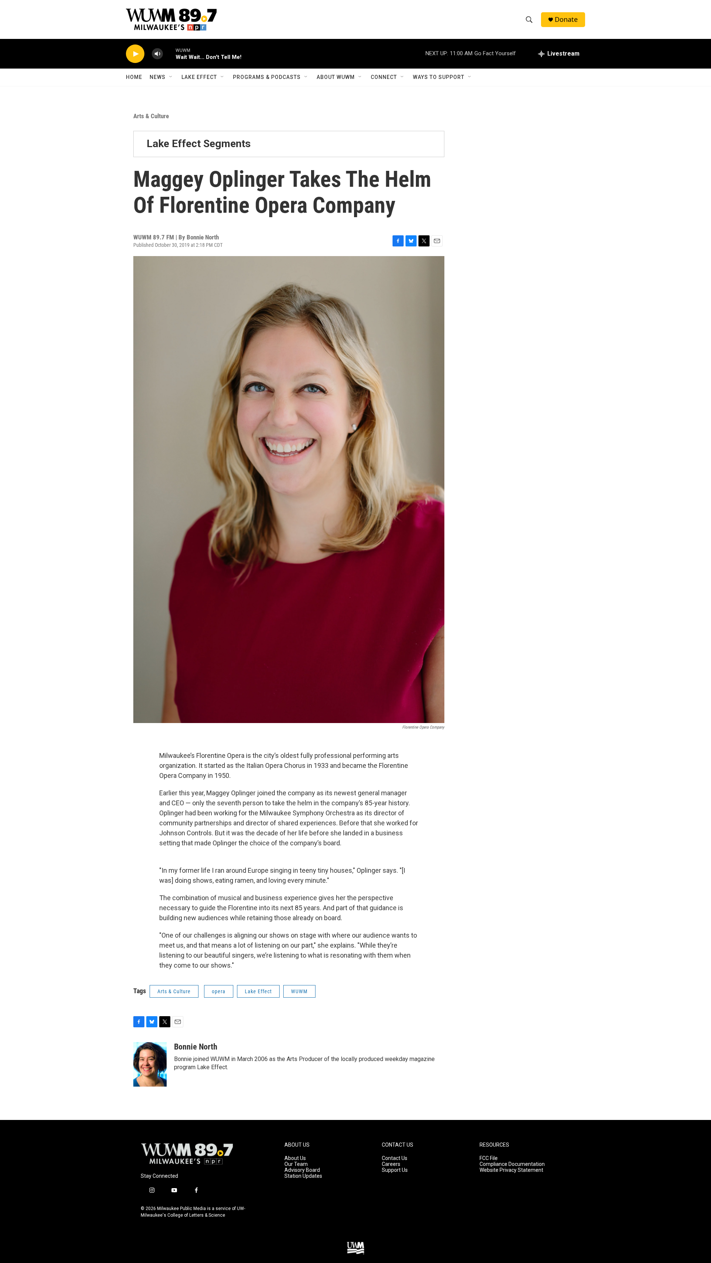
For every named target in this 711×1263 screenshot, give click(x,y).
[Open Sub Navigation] (171, 77)
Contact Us (394, 1158)
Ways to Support (438, 77)
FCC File (489, 1158)
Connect (384, 77)
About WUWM (336, 77)
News (158, 77)
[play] (135, 54)
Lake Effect (199, 77)
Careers (391, 1164)
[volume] (157, 54)
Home (134, 77)
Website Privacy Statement (511, 1170)
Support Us (395, 1170)
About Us (295, 1158)
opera (219, 991)
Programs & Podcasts (267, 77)
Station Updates (303, 1176)
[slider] (169, 53)
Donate (566, 19)
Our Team (296, 1164)
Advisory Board (302, 1170)
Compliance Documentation (512, 1164)
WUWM (299, 991)
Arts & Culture (151, 116)
